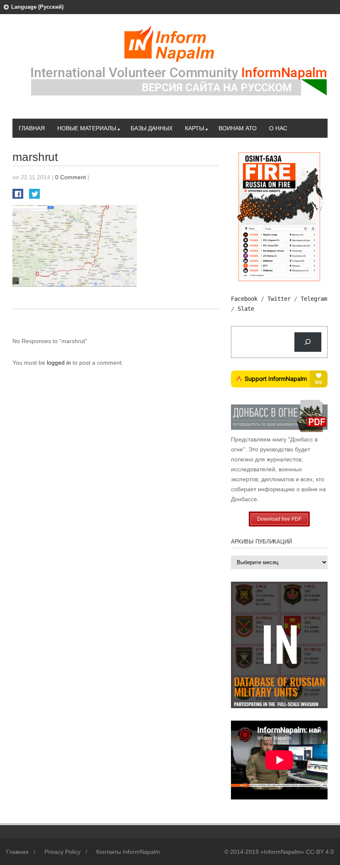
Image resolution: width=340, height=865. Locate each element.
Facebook (244, 298)
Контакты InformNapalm (128, 851)
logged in (60, 362)
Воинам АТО (238, 128)
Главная (32, 128)
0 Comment (70, 177)
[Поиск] (307, 342)
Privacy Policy (62, 851)
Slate (246, 308)
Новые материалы (86, 128)
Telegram (314, 298)
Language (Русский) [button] (37, 7)
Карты (194, 128)
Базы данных (151, 128)
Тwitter (279, 298)
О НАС (278, 128)
